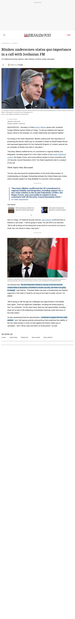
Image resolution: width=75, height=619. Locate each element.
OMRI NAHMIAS (13, 119)
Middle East (24, 337)
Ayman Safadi (36, 337)
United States (13, 337)
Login (69, 35)
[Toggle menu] (4, 35)
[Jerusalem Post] (37, 36)
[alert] (16, 598)
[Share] (3, 65)
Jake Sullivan (46, 220)
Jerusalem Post (5, 43)
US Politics (14, 43)
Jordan (3, 337)
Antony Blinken (40, 127)
